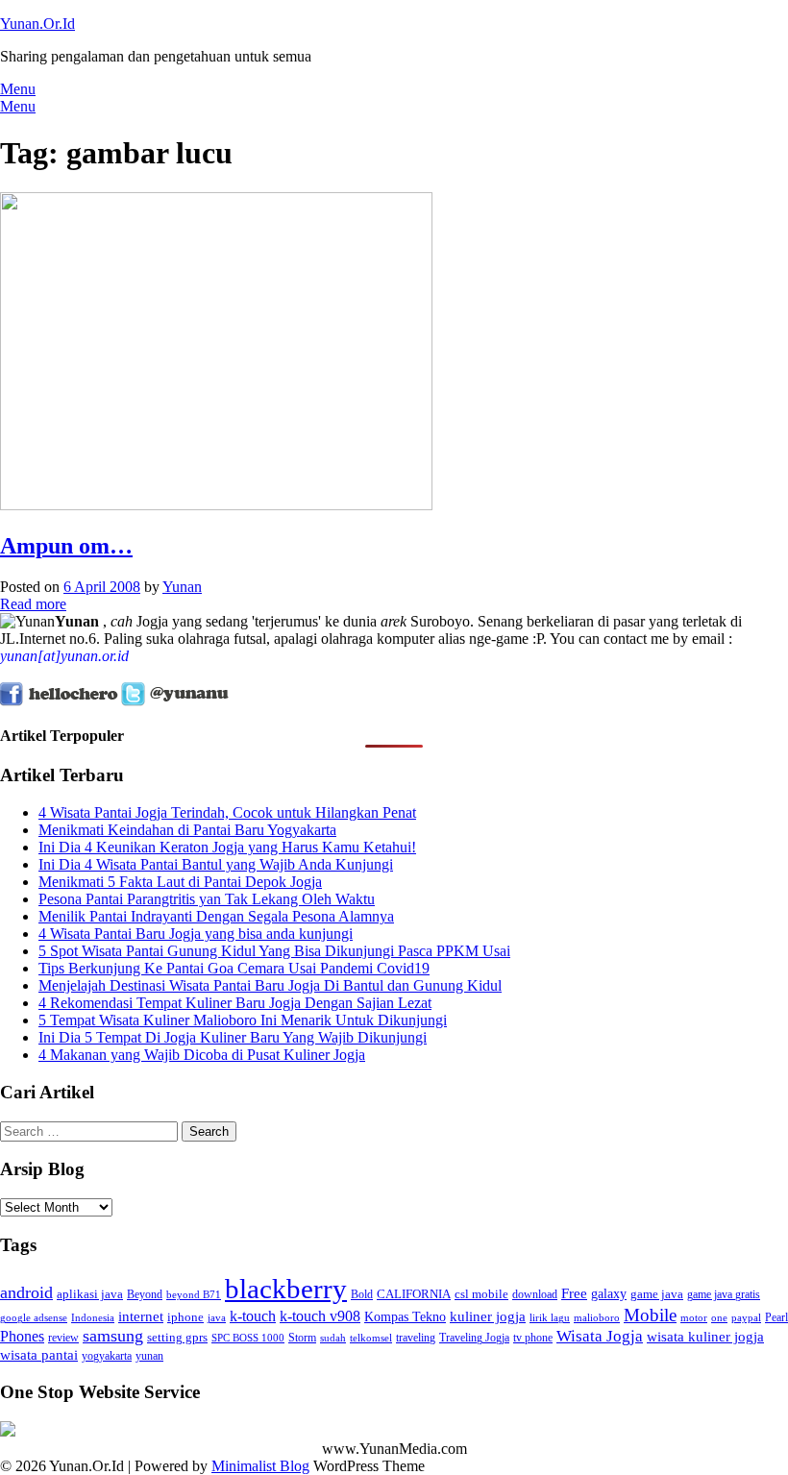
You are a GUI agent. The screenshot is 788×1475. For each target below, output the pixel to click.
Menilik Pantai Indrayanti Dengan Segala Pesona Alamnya (216, 916)
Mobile (650, 1315)
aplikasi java (90, 1294)
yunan (149, 1356)
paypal (746, 1318)
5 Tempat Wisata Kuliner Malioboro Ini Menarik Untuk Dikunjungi (242, 1020)
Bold (362, 1294)
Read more (33, 604)
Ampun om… (66, 545)
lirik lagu (549, 1318)
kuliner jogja (488, 1316)
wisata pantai (39, 1354)
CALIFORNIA (414, 1294)
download (534, 1294)
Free (574, 1293)
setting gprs (177, 1337)
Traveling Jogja (474, 1337)
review (63, 1337)
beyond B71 (193, 1295)
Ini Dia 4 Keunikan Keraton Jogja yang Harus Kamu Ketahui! (227, 847)
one (719, 1318)
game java (656, 1294)
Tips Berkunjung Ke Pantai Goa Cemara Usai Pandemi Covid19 (234, 968)
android (26, 1292)
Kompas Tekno (405, 1316)
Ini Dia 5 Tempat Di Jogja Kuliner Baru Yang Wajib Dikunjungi (232, 1037)
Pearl (776, 1317)
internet (140, 1316)
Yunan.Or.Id (37, 23)
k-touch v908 (320, 1316)
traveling (415, 1337)
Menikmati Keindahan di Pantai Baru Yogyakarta (187, 830)
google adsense (33, 1318)
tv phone (533, 1337)
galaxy (609, 1293)
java (217, 1318)
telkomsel (371, 1338)
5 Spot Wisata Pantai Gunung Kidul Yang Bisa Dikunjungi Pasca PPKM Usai (274, 951)
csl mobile (481, 1294)
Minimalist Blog (260, 1466)
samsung (113, 1335)
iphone (185, 1317)
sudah (333, 1338)
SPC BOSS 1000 (247, 1338)
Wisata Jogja (599, 1336)
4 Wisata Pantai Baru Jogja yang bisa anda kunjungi (195, 933)
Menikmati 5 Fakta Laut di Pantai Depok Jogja (180, 881)
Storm (302, 1337)
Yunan (182, 586)
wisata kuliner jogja (705, 1336)
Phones (22, 1336)
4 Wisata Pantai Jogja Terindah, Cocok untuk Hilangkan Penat (227, 812)
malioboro (597, 1318)
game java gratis (723, 1294)
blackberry (286, 1288)
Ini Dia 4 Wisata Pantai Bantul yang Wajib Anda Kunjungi (215, 864)
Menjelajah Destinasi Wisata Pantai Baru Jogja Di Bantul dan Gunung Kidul (270, 985)
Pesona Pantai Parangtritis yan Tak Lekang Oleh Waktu (206, 899)
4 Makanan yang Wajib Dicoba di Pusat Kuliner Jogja (201, 1054)
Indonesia (92, 1318)
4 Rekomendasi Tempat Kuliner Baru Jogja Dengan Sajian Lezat (234, 1003)
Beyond (144, 1294)
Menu (18, 89)
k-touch (253, 1316)
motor (693, 1318)
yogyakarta (107, 1356)
